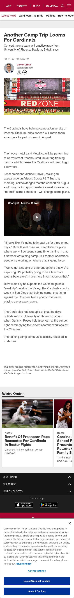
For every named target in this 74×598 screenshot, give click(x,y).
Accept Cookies (37, 591)
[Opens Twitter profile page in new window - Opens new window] (19, 72)
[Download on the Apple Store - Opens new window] (24, 505)
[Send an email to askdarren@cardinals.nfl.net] (24, 72)
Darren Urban (24, 64)
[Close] (70, 523)
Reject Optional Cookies (37, 580)
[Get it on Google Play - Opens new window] (49, 506)
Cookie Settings (37, 570)
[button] (37, 217)
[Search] (62, 5)
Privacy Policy (23, 563)
